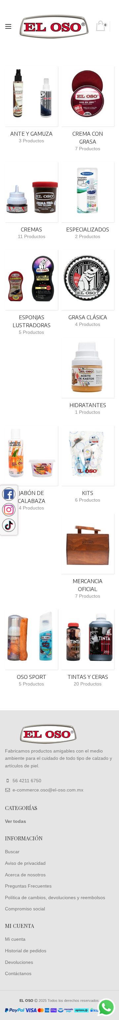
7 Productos (87, 148)
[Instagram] (9, 509)
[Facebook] (9, 494)
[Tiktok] (9, 525)
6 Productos (87, 500)
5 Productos (31, 332)
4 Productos (87, 324)
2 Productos (87, 236)
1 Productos (87, 412)
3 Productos (31, 140)
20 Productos (87, 683)
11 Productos (31, 236)
